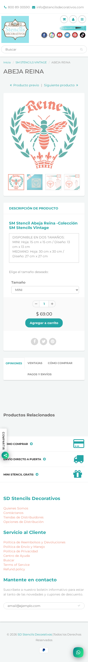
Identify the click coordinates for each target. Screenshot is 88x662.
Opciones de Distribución (23, 522)
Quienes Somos (15, 508)
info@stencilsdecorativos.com (60, 7)
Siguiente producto (60, 85)
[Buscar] (81, 49)
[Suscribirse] (79, 605)
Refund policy (14, 569)
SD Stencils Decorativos (35, 634)
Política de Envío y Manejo (24, 547)
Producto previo (25, 85)
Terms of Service (16, 565)
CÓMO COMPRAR (60, 363)
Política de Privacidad (20, 551)
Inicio (7, 62)
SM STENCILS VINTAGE (31, 62)
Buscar (8, 560)
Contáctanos (13, 513)
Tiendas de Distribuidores (23, 517)
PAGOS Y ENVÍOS (40, 374)
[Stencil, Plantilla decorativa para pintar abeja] (44, 134)
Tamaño (18, 282)
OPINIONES (14, 363)
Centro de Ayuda (16, 556)
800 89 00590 (19, 7)
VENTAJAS (35, 363)
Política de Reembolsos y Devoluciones (34, 542)
